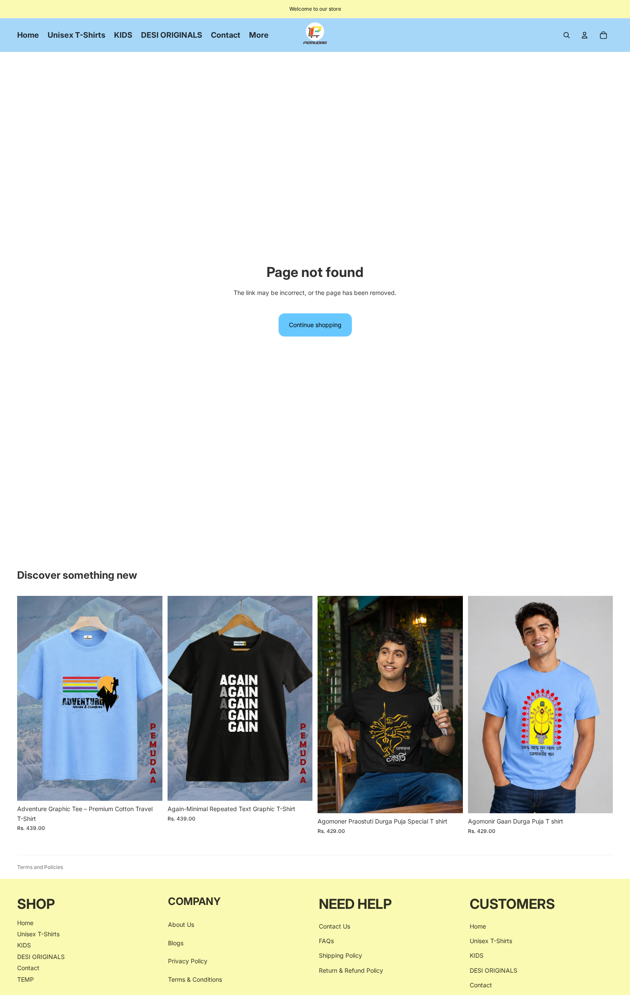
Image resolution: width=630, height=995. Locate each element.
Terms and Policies (40, 867)
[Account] (584, 35)
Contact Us (334, 926)
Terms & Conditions (195, 979)
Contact (28, 967)
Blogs (175, 943)
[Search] (566, 35)
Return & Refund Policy (351, 970)
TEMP (25, 979)
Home (25, 922)
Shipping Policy (340, 955)
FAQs (326, 940)
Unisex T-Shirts (38, 934)
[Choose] (149, 788)
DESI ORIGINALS (41, 956)
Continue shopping (315, 324)
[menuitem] (259, 35)
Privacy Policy (187, 961)
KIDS (24, 945)
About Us (181, 924)
